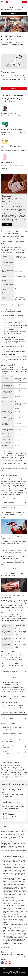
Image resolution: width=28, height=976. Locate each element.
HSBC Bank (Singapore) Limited (10, 968)
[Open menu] (2, 2)
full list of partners (12, 839)
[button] (14, 498)
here (3, 221)
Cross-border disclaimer (14, 974)
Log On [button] (24, 1)
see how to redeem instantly (18, 360)
